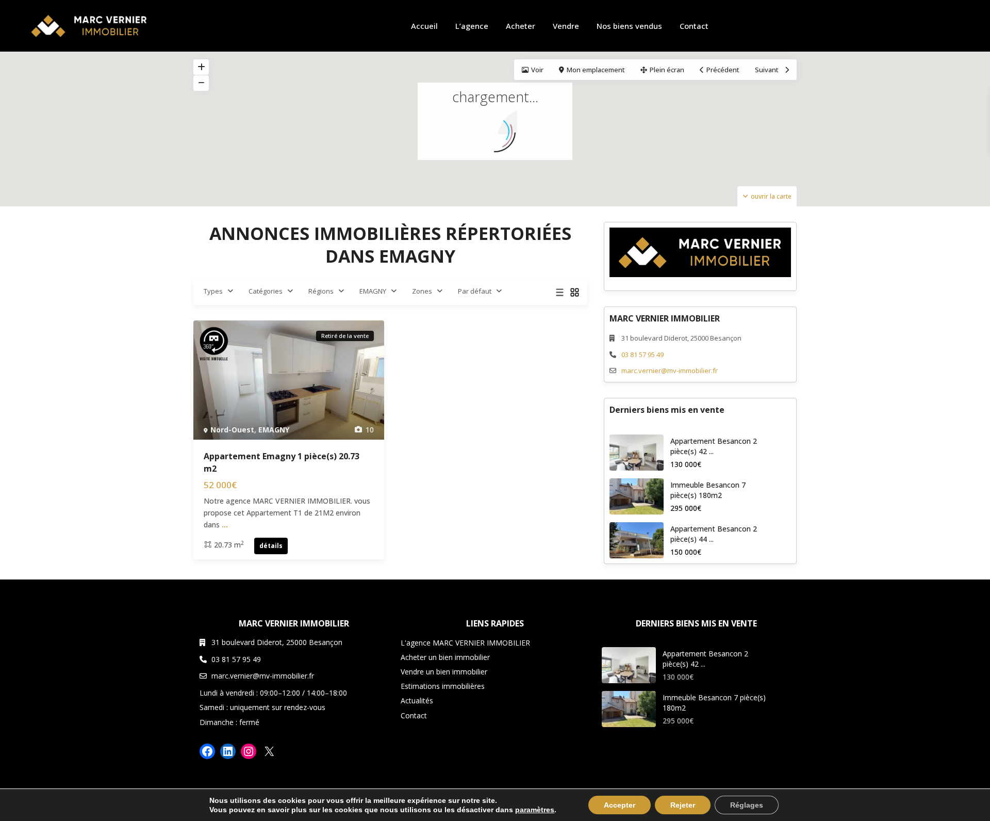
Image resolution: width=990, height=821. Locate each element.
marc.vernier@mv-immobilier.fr (669, 370)
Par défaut (474, 291)
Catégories (266, 291)
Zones (422, 291)
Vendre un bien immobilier (444, 672)
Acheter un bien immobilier (445, 657)
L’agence (471, 26)
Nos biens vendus (629, 26)
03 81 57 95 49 (642, 354)
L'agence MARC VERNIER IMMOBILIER (465, 643)
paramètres (534, 810)
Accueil (424, 26)
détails (271, 545)
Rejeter (682, 805)
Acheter (520, 26)
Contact (694, 26)
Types (213, 291)
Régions (321, 291)
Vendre (566, 26)
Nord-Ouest (232, 429)
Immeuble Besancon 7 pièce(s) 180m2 (708, 490)
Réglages (746, 805)
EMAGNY (372, 291)
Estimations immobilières (443, 686)
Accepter (619, 805)
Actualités (417, 700)
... (225, 524)
